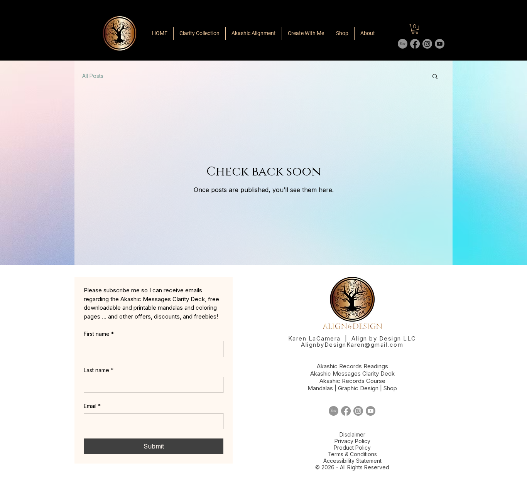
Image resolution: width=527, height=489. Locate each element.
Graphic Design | (360, 388)
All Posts (92, 76)
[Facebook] (415, 44)
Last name (98, 370)
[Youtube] (439, 44)
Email (92, 406)
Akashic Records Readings (352, 366)
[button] (435, 77)
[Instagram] (427, 44)
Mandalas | (322, 388)
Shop (390, 388)
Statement (369, 460)
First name (99, 333)
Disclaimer (352, 434)
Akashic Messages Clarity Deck (352, 373)
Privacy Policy (352, 441)
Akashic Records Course (352, 380)
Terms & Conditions (352, 454)
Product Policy (352, 447)
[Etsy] (402, 44)
